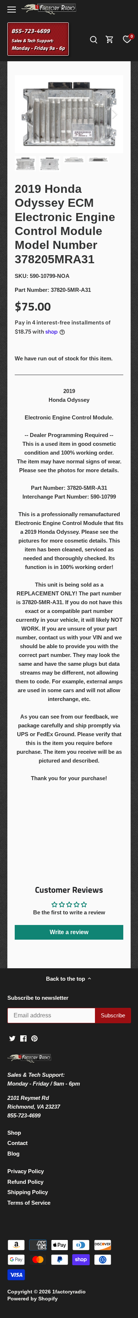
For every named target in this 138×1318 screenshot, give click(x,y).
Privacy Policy (25, 1171)
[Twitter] (12, 1038)
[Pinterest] (34, 1038)
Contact (17, 1143)
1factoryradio (69, 1292)
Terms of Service (28, 1203)
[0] (127, 39)
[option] (69, 114)
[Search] (93, 39)
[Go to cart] (109, 39)
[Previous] (24, 114)
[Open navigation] (11, 9)
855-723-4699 (30, 30)
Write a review (69, 932)
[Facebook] (23, 1038)
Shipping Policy (27, 1192)
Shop (14, 1133)
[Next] (114, 114)
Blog (13, 1153)
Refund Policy (25, 1182)
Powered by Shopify (32, 1299)
